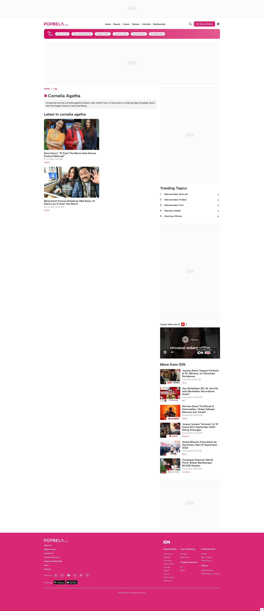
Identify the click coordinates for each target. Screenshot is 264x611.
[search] (190, 24)
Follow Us (48, 575)
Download (48, 583)
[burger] (218, 24)
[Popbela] (56, 23)
